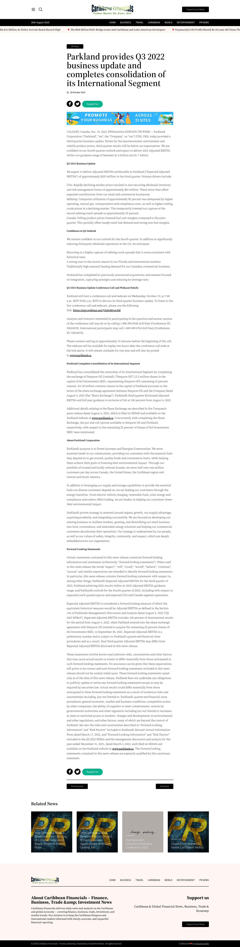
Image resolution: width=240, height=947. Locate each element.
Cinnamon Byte (202, 943)
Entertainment (186, 22)
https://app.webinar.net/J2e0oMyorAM (97, 310)
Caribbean (154, 22)
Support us (92, 104)
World (168, 22)
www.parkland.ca (80, 355)
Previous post (77, 786)
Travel (139, 22)
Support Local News (195, 9)
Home (112, 22)
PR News (204, 22)
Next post (164, 786)
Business (125, 22)
